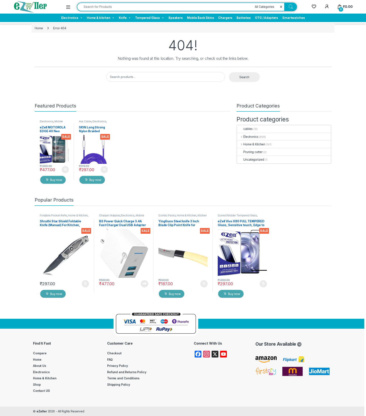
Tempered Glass (147, 17)
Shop (37, 384)
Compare (40, 353)
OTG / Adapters (266, 17)
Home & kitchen (98, 17)
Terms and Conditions (123, 378)
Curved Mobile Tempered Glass (237, 215)
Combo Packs (167, 215)
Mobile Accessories (51, 123)
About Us (39, 365)
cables (247, 129)
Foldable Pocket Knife (53, 215)
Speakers (175, 17)
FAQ (110, 359)
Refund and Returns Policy (126, 372)
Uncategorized (253, 159)
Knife (123, 17)
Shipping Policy (118, 384)
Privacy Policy (117, 365)
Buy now (56, 180)
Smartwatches (293, 17)
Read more (144, 283)
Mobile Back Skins (200, 17)
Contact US (41, 390)
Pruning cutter (252, 152)
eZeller (41, 411)
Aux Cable (85, 121)
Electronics (69, 17)
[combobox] (164, 7)
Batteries (244, 17)
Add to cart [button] (65, 169)
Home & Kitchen (254, 144)
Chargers (225, 17)
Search (244, 77)
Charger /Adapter (109, 215)
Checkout (114, 353)
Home (39, 28)
